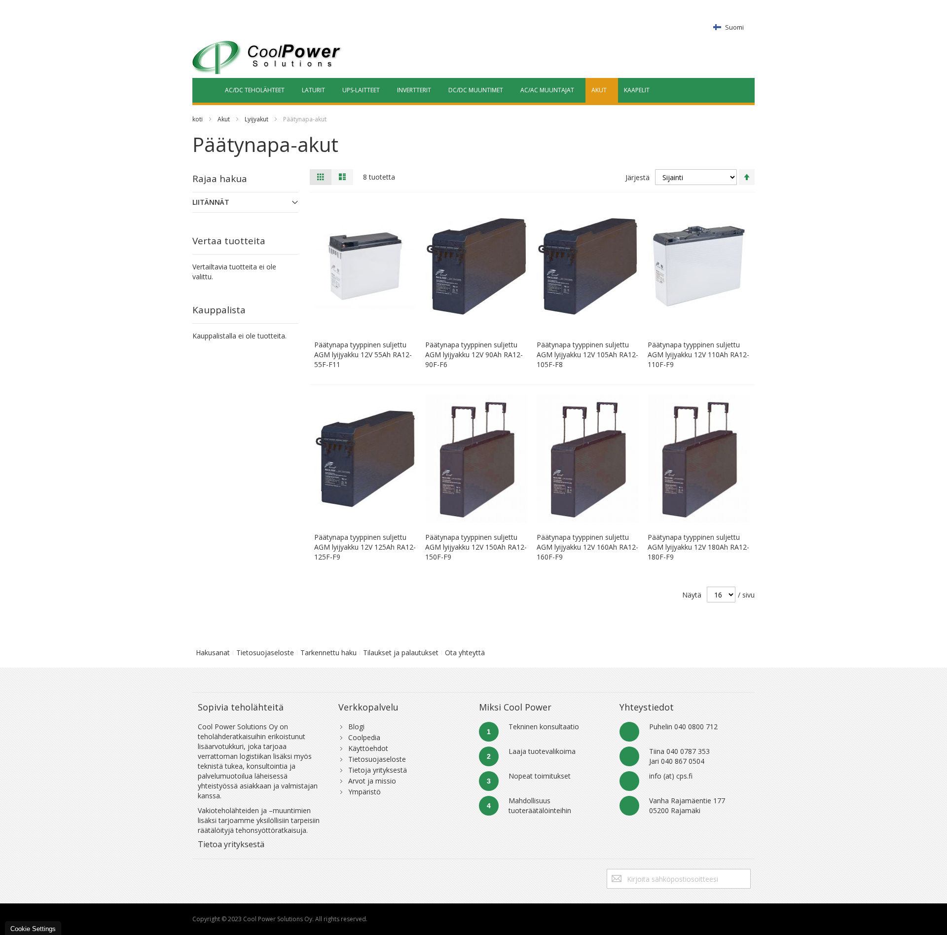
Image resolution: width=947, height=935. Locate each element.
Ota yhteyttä (465, 652)
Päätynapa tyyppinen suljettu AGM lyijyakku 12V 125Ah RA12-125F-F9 (365, 546)
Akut (224, 119)
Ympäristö (364, 791)
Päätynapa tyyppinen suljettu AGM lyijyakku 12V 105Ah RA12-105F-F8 (587, 354)
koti (197, 119)
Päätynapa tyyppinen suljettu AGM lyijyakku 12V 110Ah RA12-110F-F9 (698, 354)
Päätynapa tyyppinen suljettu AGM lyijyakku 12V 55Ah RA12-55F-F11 (363, 354)
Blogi (356, 726)
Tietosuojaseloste (265, 652)
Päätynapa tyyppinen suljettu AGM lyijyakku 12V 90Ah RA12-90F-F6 (474, 354)
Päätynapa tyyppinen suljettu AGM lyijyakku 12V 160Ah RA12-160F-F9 (587, 546)
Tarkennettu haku (328, 652)
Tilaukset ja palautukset (400, 652)
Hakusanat (213, 652)
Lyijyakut (256, 119)
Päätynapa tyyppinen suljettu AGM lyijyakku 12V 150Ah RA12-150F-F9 (476, 546)
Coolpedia (364, 737)
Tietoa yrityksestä (231, 844)
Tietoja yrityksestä (377, 770)
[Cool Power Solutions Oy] (267, 57)
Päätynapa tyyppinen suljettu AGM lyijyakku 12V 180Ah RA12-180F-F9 (698, 546)
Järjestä (637, 177)
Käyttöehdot (368, 748)
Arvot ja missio (372, 780)
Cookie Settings (33, 929)
